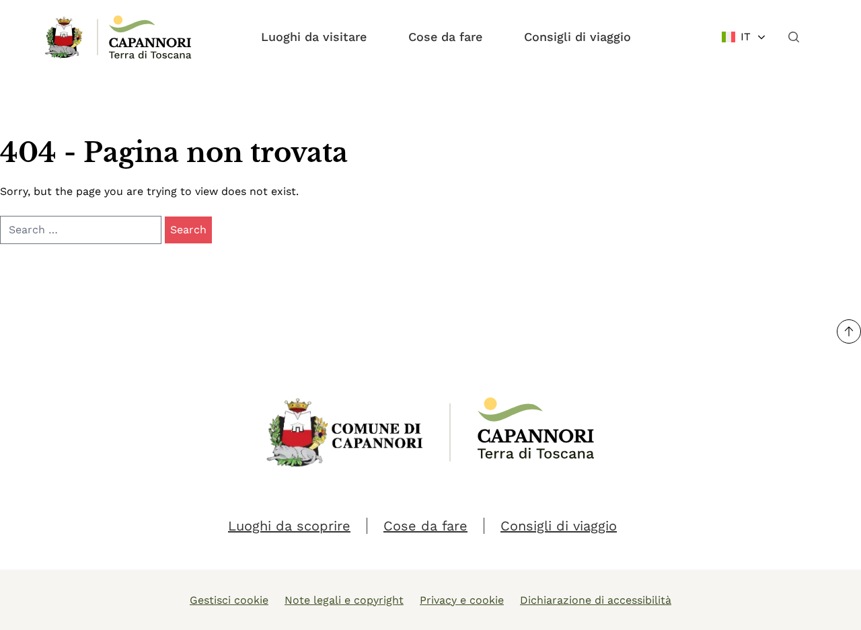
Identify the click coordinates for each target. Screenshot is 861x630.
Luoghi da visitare (314, 37)
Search (188, 229)
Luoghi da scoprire (289, 526)
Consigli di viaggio (577, 37)
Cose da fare (445, 37)
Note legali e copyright (344, 600)
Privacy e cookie (462, 600)
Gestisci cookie (229, 600)
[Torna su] (849, 331)
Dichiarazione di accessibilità (595, 600)
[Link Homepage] (64, 36)
